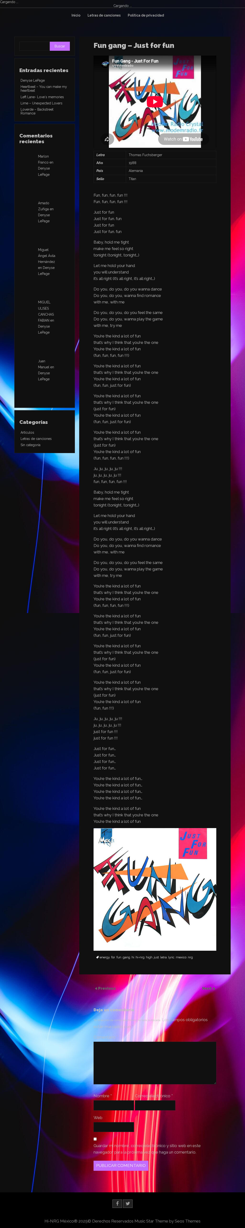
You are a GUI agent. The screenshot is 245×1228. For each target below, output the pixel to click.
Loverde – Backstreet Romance (37, 111)
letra (163, 957)
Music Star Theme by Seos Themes (167, 1221)
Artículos (27, 432)
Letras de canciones (104, 15)
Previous (107, 988)
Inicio (76, 15)
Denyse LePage (33, 80)
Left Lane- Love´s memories (42, 97)
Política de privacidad (146, 15)
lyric (171, 957)
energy (105, 957)
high (149, 957)
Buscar (60, 46)
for (113, 957)
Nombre (103, 1095)
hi (133, 957)
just (156, 957)
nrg (190, 957)
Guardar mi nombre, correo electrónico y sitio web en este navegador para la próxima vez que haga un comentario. (147, 1148)
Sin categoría (30, 445)
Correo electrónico (154, 1095)
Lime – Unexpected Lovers (41, 103)
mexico (181, 957)
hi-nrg (140, 957)
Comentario (106, 1037)
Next (207, 988)
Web (98, 1117)
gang (126, 957)
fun (119, 957)
